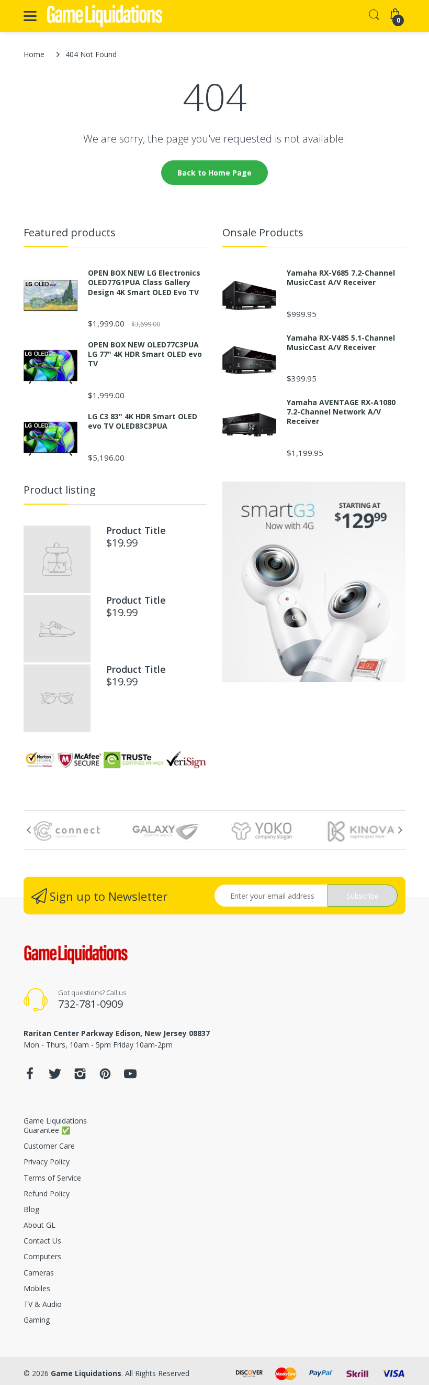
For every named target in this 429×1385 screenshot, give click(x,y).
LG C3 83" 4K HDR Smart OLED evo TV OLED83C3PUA (142, 421)
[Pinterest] (105, 1076)
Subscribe (362, 896)
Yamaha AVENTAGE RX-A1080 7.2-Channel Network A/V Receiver (341, 412)
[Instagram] (80, 1076)
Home (34, 54)
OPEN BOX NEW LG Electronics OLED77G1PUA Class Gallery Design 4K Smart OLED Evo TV (144, 282)
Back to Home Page (214, 173)
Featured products (70, 232)
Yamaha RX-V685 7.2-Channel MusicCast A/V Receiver (341, 277)
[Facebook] (30, 1076)
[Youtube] (130, 1076)
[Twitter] (55, 1076)
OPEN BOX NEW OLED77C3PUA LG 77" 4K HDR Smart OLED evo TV (145, 354)
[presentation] (29, 830)
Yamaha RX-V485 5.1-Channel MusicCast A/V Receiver (341, 342)
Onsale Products (262, 232)
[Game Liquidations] (104, 16)
